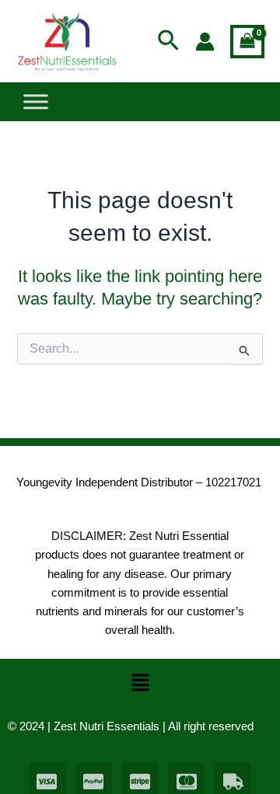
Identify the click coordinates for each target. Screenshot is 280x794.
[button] (168, 41)
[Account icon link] (205, 41)
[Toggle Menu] (35, 102)
